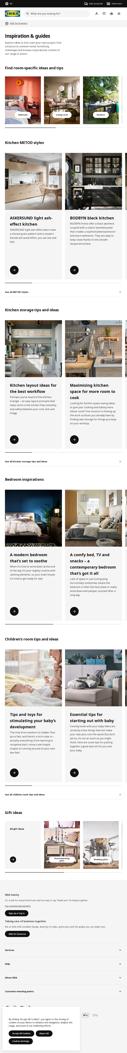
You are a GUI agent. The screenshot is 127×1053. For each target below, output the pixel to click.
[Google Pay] (95, 1015)
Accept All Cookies (21, 1033)
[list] (63, 100)
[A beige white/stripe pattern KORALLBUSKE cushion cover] (62, 845)
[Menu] (119, 14)
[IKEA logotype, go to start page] (12, 14)
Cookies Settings (20, 1041)
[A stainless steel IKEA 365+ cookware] (101, 845)
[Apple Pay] (86, 1015)
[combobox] (56, 13)
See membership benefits (18, 906)
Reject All (44, 1033)
